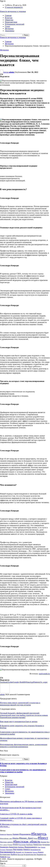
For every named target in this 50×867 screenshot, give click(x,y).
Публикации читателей (14, 24)
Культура (8, 18)
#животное (37, 845)
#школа (3, 857)
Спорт (7, 26)
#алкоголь (3, 834)
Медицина (9, 29)
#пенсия (35, 852)
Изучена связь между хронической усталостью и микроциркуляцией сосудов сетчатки (20, 704)
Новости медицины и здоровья (13, 11)
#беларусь (38, 834)
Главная (8, 15)
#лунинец (3, 849)
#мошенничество (35, 849)
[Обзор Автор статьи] (5, 692)
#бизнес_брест (26, 838)
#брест (43, 838)
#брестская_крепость (6, 842)
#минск (26, 849)
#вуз (48, 842)
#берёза (15, 838)
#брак (35, 838)
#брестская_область (26, 841)
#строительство (30, 854)
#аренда (9, 834)
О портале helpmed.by (14, 7)
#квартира (13, 847)
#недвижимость (7, 852)
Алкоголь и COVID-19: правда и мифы (16, 814)
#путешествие (5, 854)
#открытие (28, 852)
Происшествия (11, 22)
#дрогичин (22, 845)
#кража (43, 847)
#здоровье (46, 845)
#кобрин (21, 847)
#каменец (4, 847)
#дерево (10, 844)
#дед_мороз (3, 844)
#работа (14, 854)
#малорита (9, 849)
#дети (15, 844)
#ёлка (8, 857)
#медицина (18, 849)
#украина (40, 854)
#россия (20, 854)
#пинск (40, 852)
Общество (9, 20)
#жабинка (29, 845)
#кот (39, 847)
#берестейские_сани (6, 838)
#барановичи (25, 834)
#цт (45, 854)
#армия (16, 834)
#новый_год (20, 852)
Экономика (9, 31)
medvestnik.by (44, 674)
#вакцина (43, 842)
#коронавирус (31, 847)
